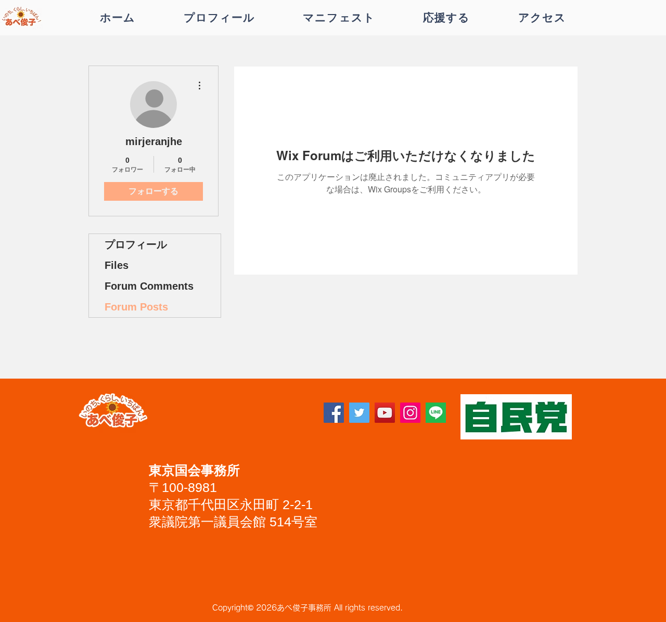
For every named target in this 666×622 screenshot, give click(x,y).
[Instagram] (410, 413)
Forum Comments (149, 286)
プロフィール (136, 244)
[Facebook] (334, 413)
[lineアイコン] (436, 413)
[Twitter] (359, 413)
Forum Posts (136, 307)
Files (117, 265)
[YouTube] (385, 413)
